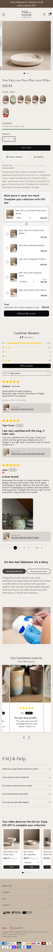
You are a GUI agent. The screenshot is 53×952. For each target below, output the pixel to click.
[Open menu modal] (3, 14)
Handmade (32, 165)
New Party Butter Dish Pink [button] (22, 409)
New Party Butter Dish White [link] (32, 290)
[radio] (5, 100)
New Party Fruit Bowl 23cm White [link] (31, 232)
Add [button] (11, 867)
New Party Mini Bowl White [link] (31, 245)
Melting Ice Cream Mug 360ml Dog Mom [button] (28, 454)
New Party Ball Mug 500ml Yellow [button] (25, 538)
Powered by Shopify (9, 936)
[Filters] (4, 373)
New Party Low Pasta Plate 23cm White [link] (31, 212)
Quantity (6, 134)
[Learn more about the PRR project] (17, 912)
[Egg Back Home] (26, 14)
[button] (26, 343)
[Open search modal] (44, 14)
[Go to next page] (42, 548)
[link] (10, 214)
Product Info (20, 165)
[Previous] (3, 4)
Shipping (41, 165)
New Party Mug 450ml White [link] (32, 259)
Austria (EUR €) (18, 928)
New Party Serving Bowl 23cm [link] (30, 274)
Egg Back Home (22, 932)
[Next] (49, 4)
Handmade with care (14, 571)
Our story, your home (38, 571)
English (4, 928)
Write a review (26, 366)
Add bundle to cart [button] (26, 313)
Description (7, 165)
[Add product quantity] (13, 139)
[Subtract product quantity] (4, 139)
